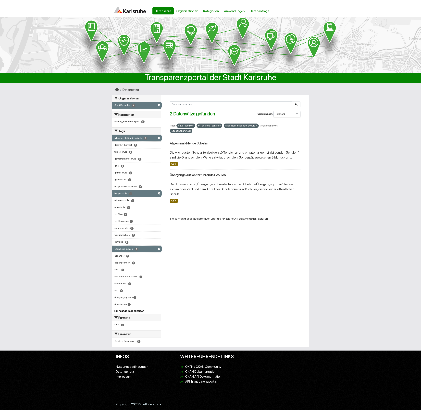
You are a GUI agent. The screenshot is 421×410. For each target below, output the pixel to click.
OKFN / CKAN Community (203, 367)
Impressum (124, 376)
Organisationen (187, 11)
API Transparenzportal (201, 381)
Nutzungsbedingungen (132, 367)
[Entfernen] (193, 126)
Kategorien (211, 11)
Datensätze (163, 11)
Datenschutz (125, 372)
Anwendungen (234, 11)
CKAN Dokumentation (200, 372)
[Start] (117, 90)
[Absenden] (296, 104)
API (223, 218)
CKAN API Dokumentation (203, 376)
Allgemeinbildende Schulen (189, 143)
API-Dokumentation (245, 218)
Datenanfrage (259, 11)
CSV (173, 163)
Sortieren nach (265, 114)
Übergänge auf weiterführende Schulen (198, 175)
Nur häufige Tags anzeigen (129, 310)
